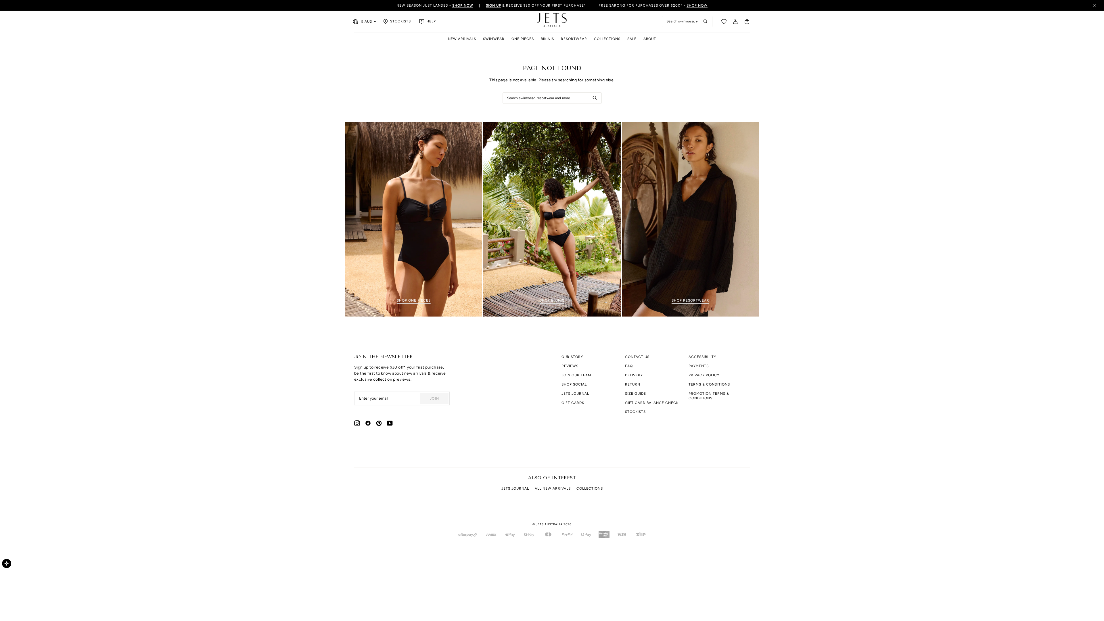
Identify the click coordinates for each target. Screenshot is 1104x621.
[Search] (705, 21)
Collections (607, 39)
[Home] (552, 21)
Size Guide (635, 394)
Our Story (572, 357)
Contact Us (637, 357)
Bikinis (547, 39)
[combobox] (687, 21)
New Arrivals (462, 39)
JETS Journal (575, 394)
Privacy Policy (704, 375)
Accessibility (702, 357)
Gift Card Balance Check (651, 403)
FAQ (629, 366)
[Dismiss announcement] (1094, 5)
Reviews (569, 366)
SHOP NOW (697, 5)
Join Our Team (576, 375)
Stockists (635, 412)
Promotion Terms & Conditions (709, 396)
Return (632, 384)
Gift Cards (572, 403)
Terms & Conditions (709, 384)
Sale (632, 39)
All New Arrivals (553, 488)
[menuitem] (462, 39)
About (649, 39)
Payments (699, 366)
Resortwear (574, 39)
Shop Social (574, 384)
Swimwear (494, 39)
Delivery (634, 375)
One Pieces (522, 39)
